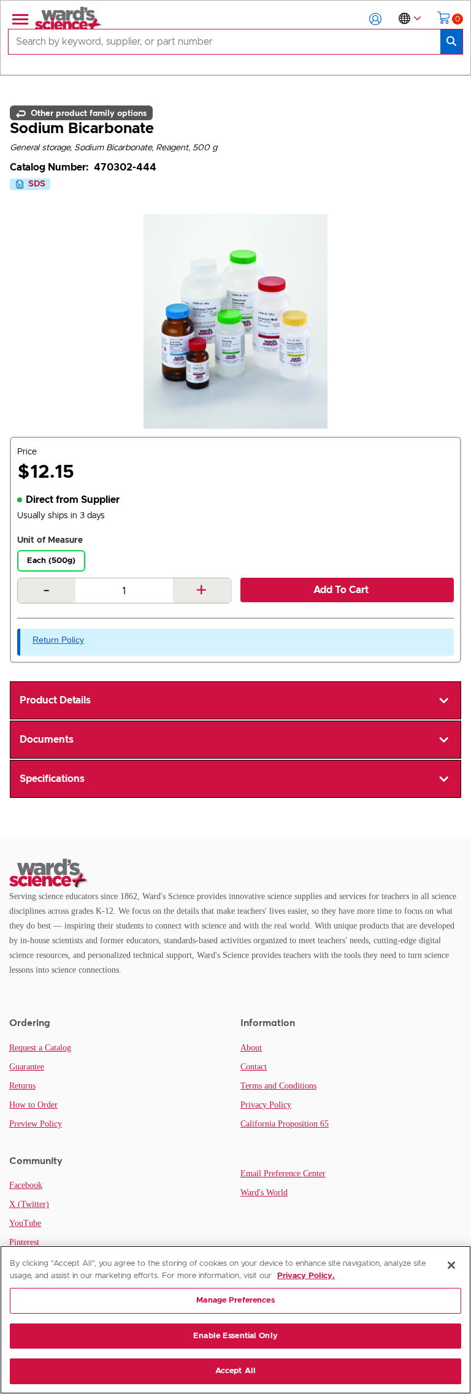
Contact (253, 1066)
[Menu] (19, 19)
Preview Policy (35, 1123)
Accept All (235, 1371)
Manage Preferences (235, 1300)
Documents (47, 740)
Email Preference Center (283, 1173)
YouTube (25, 1223)
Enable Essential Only (235, 1336)
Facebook (25, 1185)
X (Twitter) (29, 1204)
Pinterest (24, 1242)
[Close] (451, 1265)
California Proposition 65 (284, 1123)
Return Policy (58, 640)
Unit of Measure (50, 540)
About (251, 1047)
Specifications (52, 779)
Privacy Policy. (306, 1276)
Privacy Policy (265, 1104)
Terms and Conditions (278, 1085)
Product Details (55, 700)
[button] (375, 19)
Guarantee (26, 1066)
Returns (22, 1085)
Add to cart (341, 590)
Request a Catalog (40, 1047)
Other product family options (87, 112)
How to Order (33, 1104)
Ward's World (264, 1192)
